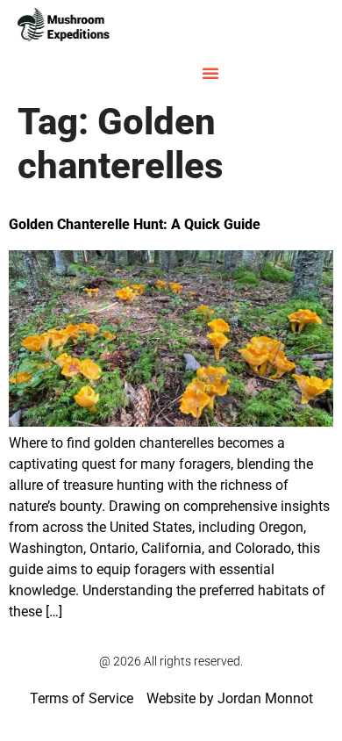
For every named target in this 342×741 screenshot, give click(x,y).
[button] (210, 73)
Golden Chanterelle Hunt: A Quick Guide (134, 224)
